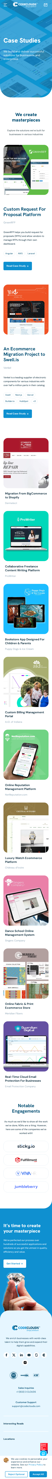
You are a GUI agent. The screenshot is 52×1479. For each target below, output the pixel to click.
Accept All (38, 1474)
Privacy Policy (36, 1464)
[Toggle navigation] (5, 5)
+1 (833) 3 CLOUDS (26, 1391)
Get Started (13, 1263)
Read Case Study (16, 265)
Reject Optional (16, 1474)
